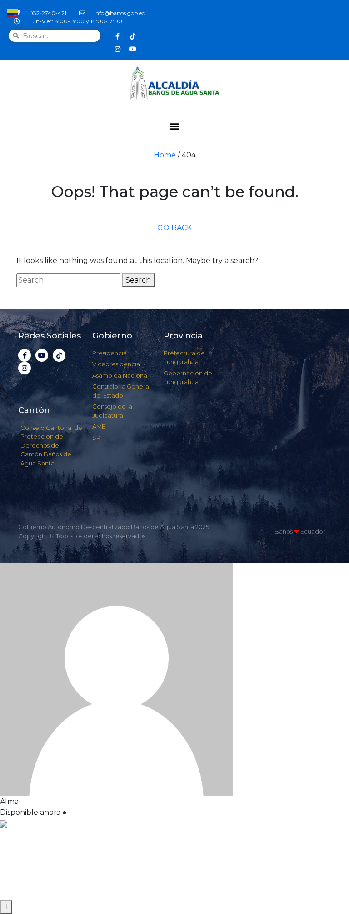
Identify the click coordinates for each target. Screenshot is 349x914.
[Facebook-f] (117, 36)
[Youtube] (132, 49)
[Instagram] (117, 49)
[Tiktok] (132, 36)
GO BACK (174, 227)
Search (138, 280)
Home (165, 155)
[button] (174, 126)
